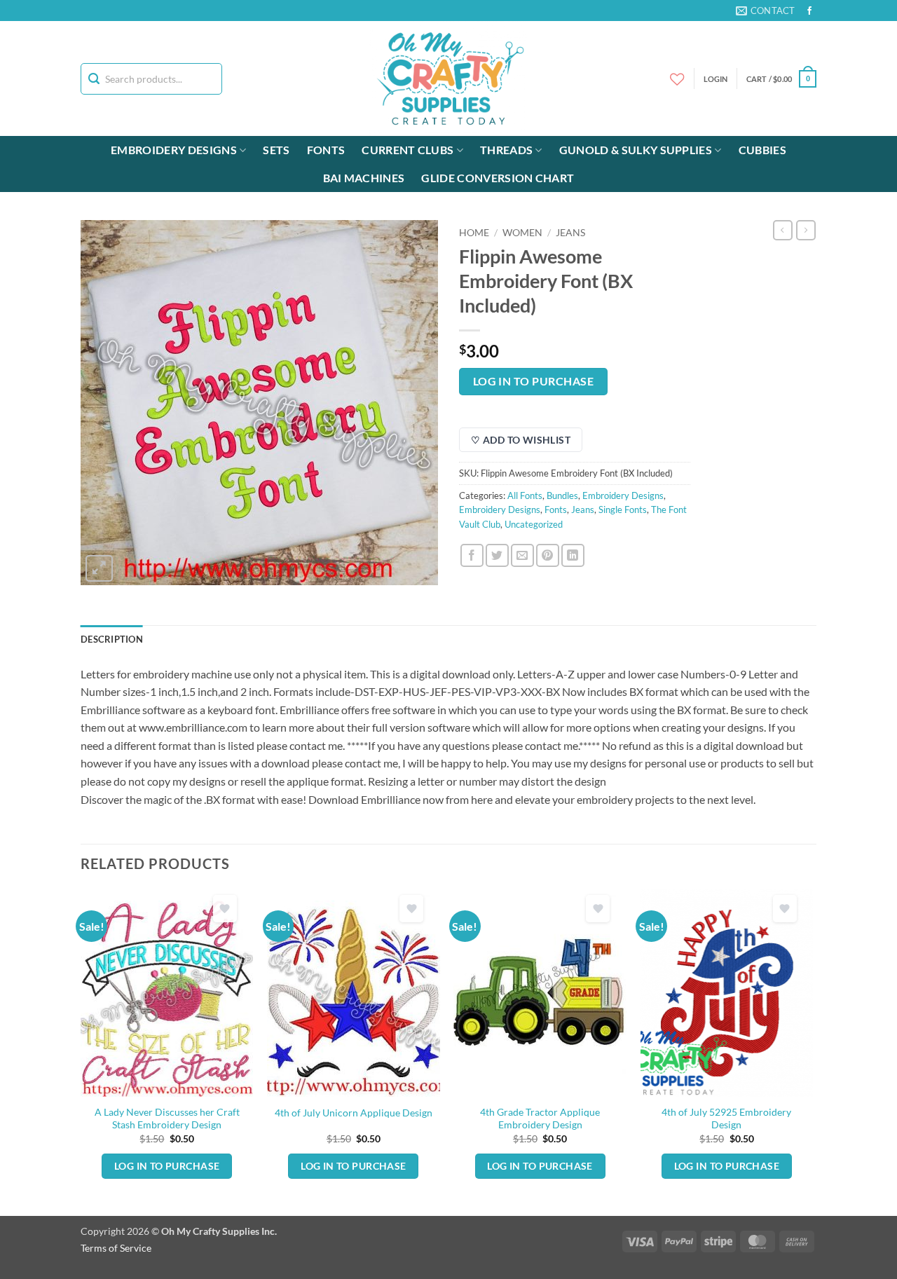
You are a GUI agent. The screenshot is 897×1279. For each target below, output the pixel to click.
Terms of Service (116, 1248)
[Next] (812, 1051)
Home (474, 232)
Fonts (326, 149)
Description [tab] (112, 639)
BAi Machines (364, 177)
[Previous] (81, 1051)
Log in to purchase (533, 381)
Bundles (562, 495)
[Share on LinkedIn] (572, 555)
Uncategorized (534, 524)
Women (522, 232)
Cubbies (762, 149)
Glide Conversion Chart (497, 177)
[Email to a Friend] (522, 555)
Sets (276, 149)
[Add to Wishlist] (225, 908)
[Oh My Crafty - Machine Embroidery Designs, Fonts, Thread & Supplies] (449, 78)
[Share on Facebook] (472, 555)
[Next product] (783, 230)
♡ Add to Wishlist (520, 440)
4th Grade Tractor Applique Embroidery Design (540, 1118)
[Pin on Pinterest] (547, 555)
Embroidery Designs (174, 149)
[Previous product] (806, 230)
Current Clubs (407, 149)
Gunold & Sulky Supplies (635, 149)
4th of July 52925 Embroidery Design (726, 1118)
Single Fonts (622, 509)
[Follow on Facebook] (809, 11)
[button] (781, 79)
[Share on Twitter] (497, 555)
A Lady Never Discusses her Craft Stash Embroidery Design (167, 1118)
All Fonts (524, 495)
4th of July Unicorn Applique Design (353, 1113)
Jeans (570, 232)
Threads (506, 149)
